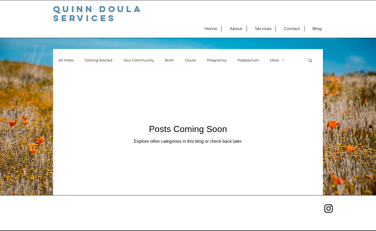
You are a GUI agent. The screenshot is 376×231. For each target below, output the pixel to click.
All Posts (66, 60)
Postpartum (248, 60)
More (274, 60)
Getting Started (98, 60)
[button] (310, 61)
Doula (190, 60)
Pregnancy (217, 60)
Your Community (138, 60)
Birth (169, 60)
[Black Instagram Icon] (328, 208)
